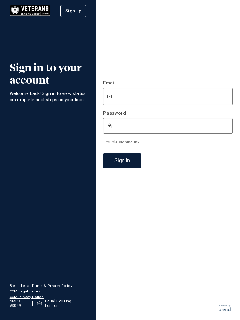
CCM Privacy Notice (27, 297)
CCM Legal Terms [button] (25, 291)
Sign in (122, 160)
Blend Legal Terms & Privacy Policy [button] (41, 286)
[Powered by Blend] (225, 309)
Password (114, 113)
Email (109, 83)
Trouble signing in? (121, 142)
